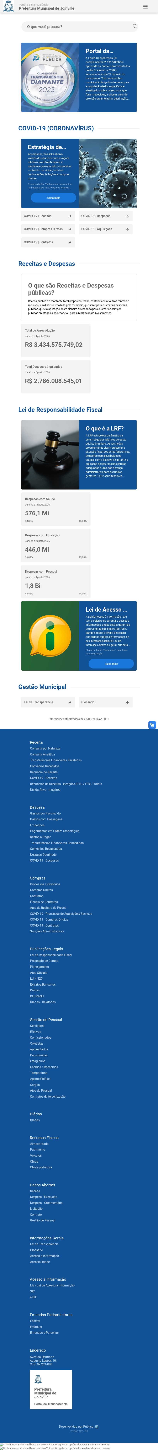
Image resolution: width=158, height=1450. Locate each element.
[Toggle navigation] (145, 6)
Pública (88, 1426)
